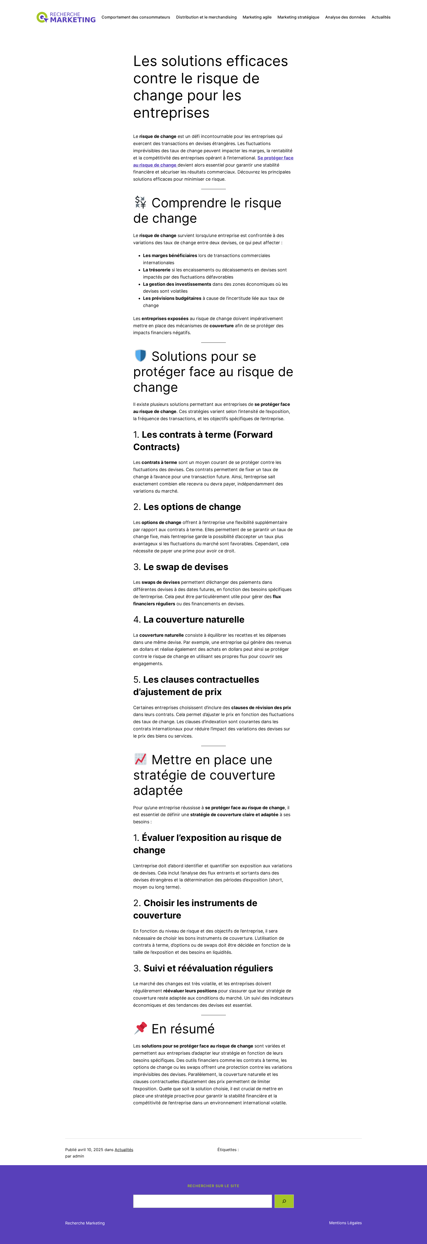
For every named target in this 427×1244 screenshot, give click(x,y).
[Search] (284, 1201)
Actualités (124, 1149)
